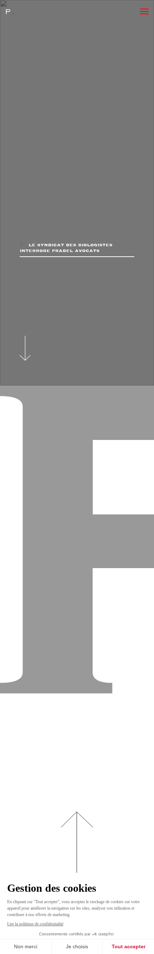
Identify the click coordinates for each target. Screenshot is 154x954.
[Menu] (144, 11)
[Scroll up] (77, 849)
